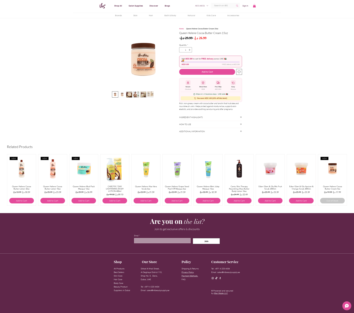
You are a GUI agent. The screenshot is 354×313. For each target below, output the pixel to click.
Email (137, 235)
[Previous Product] (11, 180)
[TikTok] (216, 278)
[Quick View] (114, 168)
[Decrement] (181, 49)
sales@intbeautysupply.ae (158, 290)
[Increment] (190, 49)
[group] (177, 180)
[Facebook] (220, 278)
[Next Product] (343, 180)
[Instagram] (212, 278)
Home (181, 29)
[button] (201, 5)
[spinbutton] (185, 49)
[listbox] (201, 5)
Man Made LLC (221, 293)
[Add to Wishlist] (239, 72)
